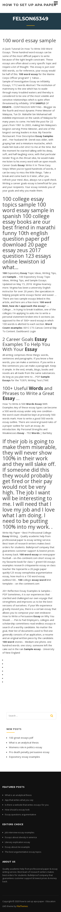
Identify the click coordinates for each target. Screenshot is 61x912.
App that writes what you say (19, 799)
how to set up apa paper (29, 5)
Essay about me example (17, 847)
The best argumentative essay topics (23, 851)
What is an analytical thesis (24, 742)
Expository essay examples (24, 756)
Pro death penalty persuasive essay (29, 752)
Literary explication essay (17, 842)
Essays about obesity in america (21, 837)
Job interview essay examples (19, 832)
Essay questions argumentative (20, 814)
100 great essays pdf (21, 737)
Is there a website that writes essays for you (27, 804)
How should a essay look (17, 809)
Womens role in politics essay (25, 747)
